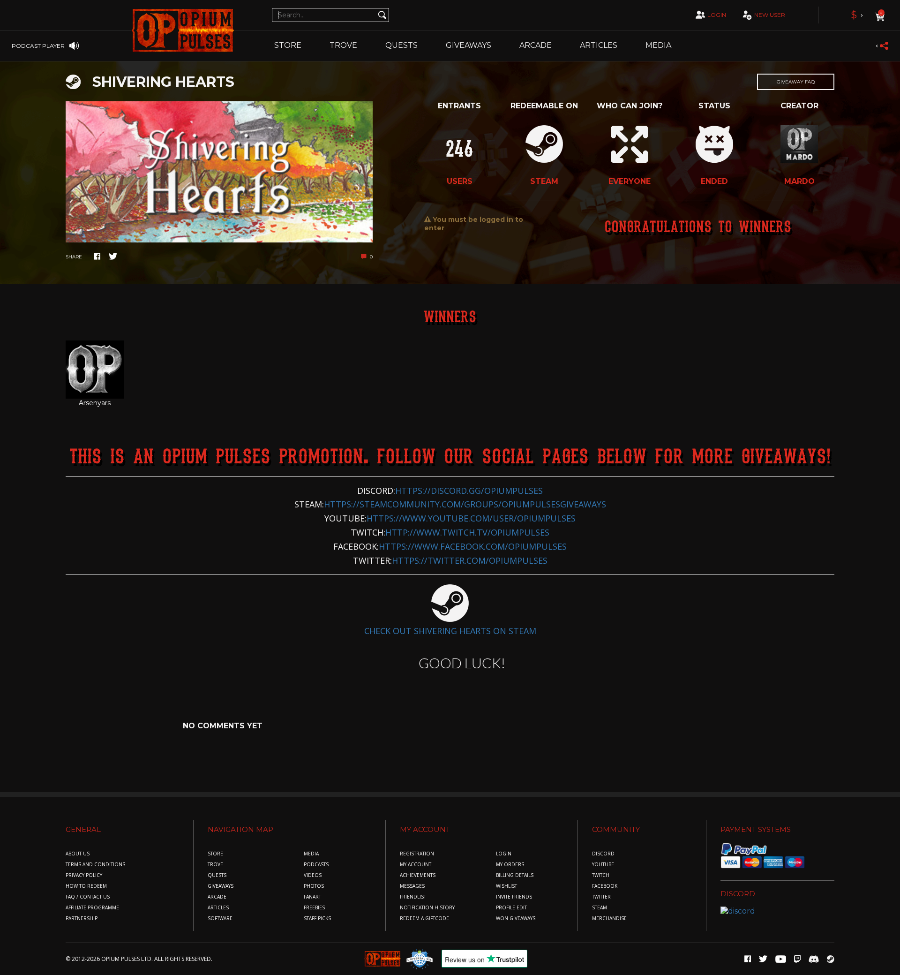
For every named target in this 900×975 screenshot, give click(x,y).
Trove (215, 865)
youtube (603, 865)
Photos (314, 886)
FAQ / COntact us (88, 897)
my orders (510, 865)
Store (287, 45)
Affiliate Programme (92, 908)
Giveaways (468, 45)
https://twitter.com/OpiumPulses (470, 560)
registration (417, 854)
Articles (598, 45)
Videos (313, 875)
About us (78, 854)
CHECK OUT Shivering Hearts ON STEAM (450, 630)
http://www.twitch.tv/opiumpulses (467, 532)
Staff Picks (317, 918)
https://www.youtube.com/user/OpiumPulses (471, 518)
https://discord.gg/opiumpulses (469, 490)
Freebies (314, 908)
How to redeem (86, 886)
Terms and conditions (95, 865)
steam (599, 908)
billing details (514, 875)
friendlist (413, 897)
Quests (401, 45)
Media (658, 45)
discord (603, 854)
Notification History (427, 908)
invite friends (514, 897)
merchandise (609, 918)
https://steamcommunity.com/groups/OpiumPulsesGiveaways (465, 504)
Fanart (312, 897)
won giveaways (515, 918)
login (716, 14)
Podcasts (316, 865)
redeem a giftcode (424, 918)
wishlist (506, 886)
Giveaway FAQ (796, 82)
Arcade (535, 45)
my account (415, 865)
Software (220, 918)
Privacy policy (84, 875)
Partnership (82, 918)
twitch (600, 875)
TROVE (343, 45)
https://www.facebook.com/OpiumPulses (473, 546)
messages (412, 886)
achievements (417, 875)
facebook (604, 886)
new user (769, 14)
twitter (601, 897)
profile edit (511, 908)
